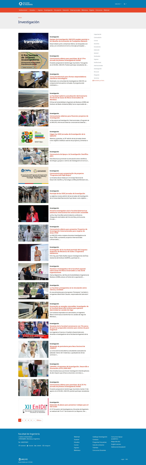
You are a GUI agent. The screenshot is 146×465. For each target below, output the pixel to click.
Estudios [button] (32, 10)
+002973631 (24, 442)
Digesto (91, 10)
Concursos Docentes (99, 450)
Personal (96, 72)
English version (116, 444)
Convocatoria (97, 37)
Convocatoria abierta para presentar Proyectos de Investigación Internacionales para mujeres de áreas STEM (68, 231)
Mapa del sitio (115, 441)
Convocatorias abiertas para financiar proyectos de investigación (69, 117)
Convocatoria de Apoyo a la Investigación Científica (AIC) (69, 155)
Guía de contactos (98, 445)
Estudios (77, 442)
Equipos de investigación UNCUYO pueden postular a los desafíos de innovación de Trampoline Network (69, 40)
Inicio (20, 17)
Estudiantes (97, 47)
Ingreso (40, 10)
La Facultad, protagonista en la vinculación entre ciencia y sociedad (68, 289)
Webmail (106, 10)
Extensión (66, 10)
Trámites (95, 448)
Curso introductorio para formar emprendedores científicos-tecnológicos (68, 77)
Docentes (96, 43)
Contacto (95, 439)
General (96, 53)
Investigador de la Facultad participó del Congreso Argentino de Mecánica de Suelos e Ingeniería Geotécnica (68, 251)
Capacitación (97, 34)
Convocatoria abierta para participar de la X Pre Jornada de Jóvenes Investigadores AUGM (68, 59)
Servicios (96, 78)
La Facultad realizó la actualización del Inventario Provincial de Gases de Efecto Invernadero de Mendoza (68, 97)
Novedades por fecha (99, 80)
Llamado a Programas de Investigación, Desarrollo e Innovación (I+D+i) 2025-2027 (69, 367)
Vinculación (57, 10)
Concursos (99, 10)
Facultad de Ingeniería (29, 433)
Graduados (97, 56)
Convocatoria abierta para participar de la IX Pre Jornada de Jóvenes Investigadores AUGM (68, 385)
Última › (39, 420)
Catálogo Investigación (100, 437)
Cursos (96, 40)
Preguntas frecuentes (100, 442)
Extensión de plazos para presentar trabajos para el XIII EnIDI (69, 406)
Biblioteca (85, 10)
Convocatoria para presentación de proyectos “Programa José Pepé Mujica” (67, 174)
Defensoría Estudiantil (118, 447)
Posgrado (96, 75)
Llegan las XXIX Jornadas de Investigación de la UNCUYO (67, 135)
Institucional (97, 62)
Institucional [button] (23, 10)
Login (122, 459)
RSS (127, 459)
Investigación (48, 10)
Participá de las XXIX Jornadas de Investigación (67, 193)
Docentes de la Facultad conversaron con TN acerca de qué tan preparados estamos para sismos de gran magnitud (69, 328)
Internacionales (75, 10)
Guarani (76, 439)
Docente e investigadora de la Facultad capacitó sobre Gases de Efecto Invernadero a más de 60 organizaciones (68, 270)
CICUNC (30, 462)
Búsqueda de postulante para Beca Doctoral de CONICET (67, 347)
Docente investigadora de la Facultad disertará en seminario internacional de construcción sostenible (69, 211)
